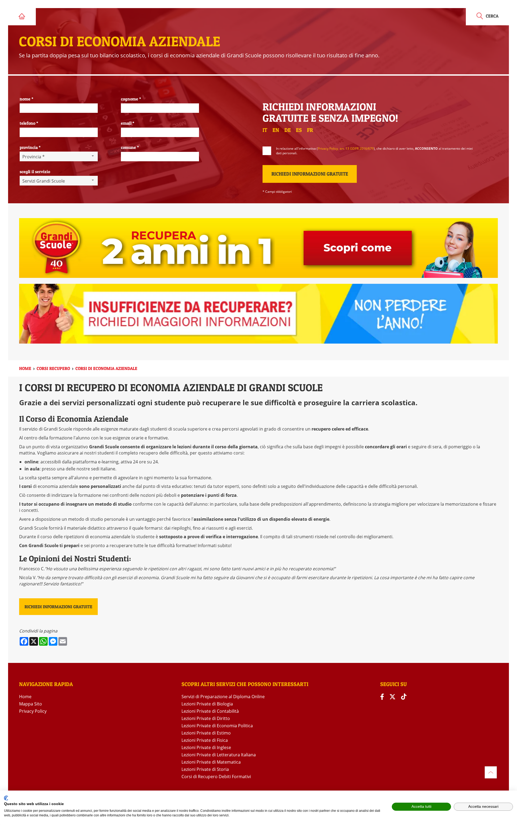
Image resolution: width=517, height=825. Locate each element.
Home (25, 696)
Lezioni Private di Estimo (206, 733)
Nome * (26, 99)
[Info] (491, 772)
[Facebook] (382, 697)
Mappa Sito (30, 704)
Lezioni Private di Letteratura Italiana (218, 755)
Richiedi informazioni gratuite (58, 606)
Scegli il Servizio (35, 171)
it (265, 130)
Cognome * (131, 99)
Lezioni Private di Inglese (206, 747)
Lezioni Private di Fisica (204, 740)
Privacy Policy (33, 711)
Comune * (130, 147)
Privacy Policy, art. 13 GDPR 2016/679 (346, 148)
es (299, 130)
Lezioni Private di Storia (205, 769)
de (287, 130)
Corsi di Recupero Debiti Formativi (216, 776)
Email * (127, 123)
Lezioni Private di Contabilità (210, 711)
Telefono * (29, 123)
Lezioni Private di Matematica (211, 762)
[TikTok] (403, 697)
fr (310, 130)
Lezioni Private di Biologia (207, 704)
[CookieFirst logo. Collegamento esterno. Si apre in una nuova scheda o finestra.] (6, 798)
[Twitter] (392, 697)
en (276, 130)
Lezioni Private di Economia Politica (217, 725)
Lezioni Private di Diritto (205, 718)
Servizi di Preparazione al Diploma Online (223, 696)
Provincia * (30, 147)
